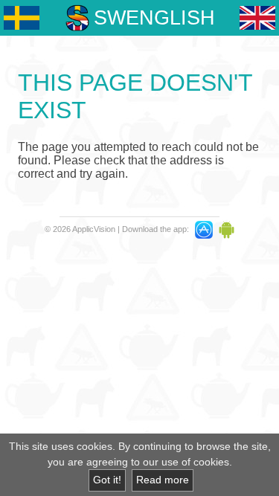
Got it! (107, 480)
